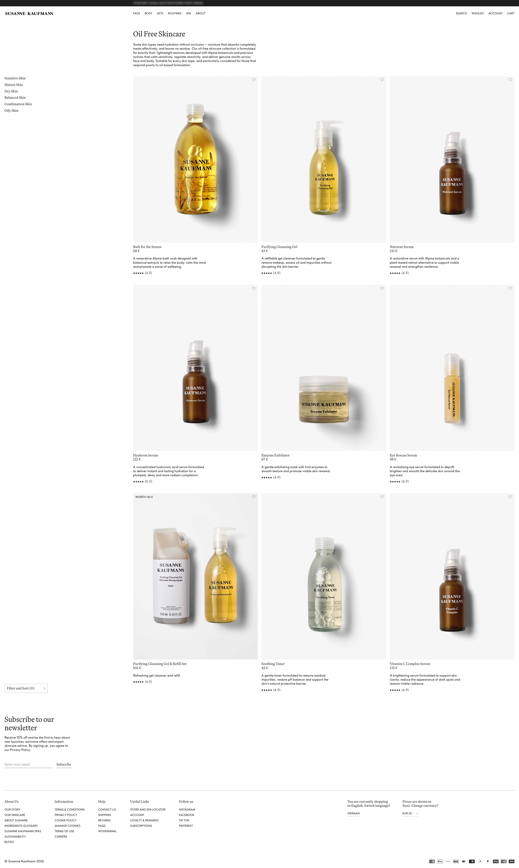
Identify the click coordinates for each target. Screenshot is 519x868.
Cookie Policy (66, 820)
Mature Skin (13, 85)
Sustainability (15, 836)
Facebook (186, 815)
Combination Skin (18, 104)
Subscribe (63, 764)
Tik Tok (184, 820)
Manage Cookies (67, 825)
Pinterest (186, 825)
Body (148, 13)
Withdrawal (107, 831)
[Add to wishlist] (254, 80)
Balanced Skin (15, 98)
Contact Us (107, 809)
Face (136, 13)
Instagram (187, 809)
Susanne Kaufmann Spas (22, 831)
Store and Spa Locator (147, 809)
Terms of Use (64, 831)
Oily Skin (11, 110)
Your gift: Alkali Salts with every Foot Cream (168, 3)
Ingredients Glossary (21, 825)
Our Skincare (14, 815)
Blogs (9, 842)
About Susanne (16, 820)
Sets (160, 13)
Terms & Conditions (70, 809)
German (353, 813)
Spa (188, 13)
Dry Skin (11, 91)
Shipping (104, 815)
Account (495, 13)
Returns (104, 820)
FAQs (102, 825)
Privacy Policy (66, 815)
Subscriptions (141, 825)
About (200, 13)
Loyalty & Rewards (144, 820)
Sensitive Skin (15, 78)
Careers (61, 836)
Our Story (12, 809)
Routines (175, 13)
